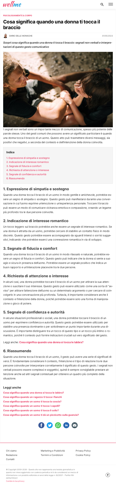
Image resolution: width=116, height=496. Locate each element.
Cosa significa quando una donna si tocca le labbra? (51, 342)
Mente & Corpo (24, 15)
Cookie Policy (83, 455)
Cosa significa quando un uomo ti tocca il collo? (31, 410)
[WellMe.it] (12, 4)
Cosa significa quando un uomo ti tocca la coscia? (32, 401)
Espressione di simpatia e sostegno (29, 157)
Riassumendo (17, 178)
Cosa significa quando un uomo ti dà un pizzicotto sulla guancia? (41, 414)
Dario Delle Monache (20, 36)
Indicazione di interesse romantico (29, 161)
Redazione (11, 455)
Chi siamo (11, 450)
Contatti (10, 459)
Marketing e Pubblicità (53, 450)
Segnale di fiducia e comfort (25, 166)
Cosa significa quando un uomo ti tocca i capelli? (31, 405)
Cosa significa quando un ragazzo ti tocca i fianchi (32, 396)
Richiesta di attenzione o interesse (29, 170)
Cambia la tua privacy (15, 481)
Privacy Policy (83, 450)
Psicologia (9, 15)
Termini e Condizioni (52, 455)
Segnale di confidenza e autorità (27, 174)
